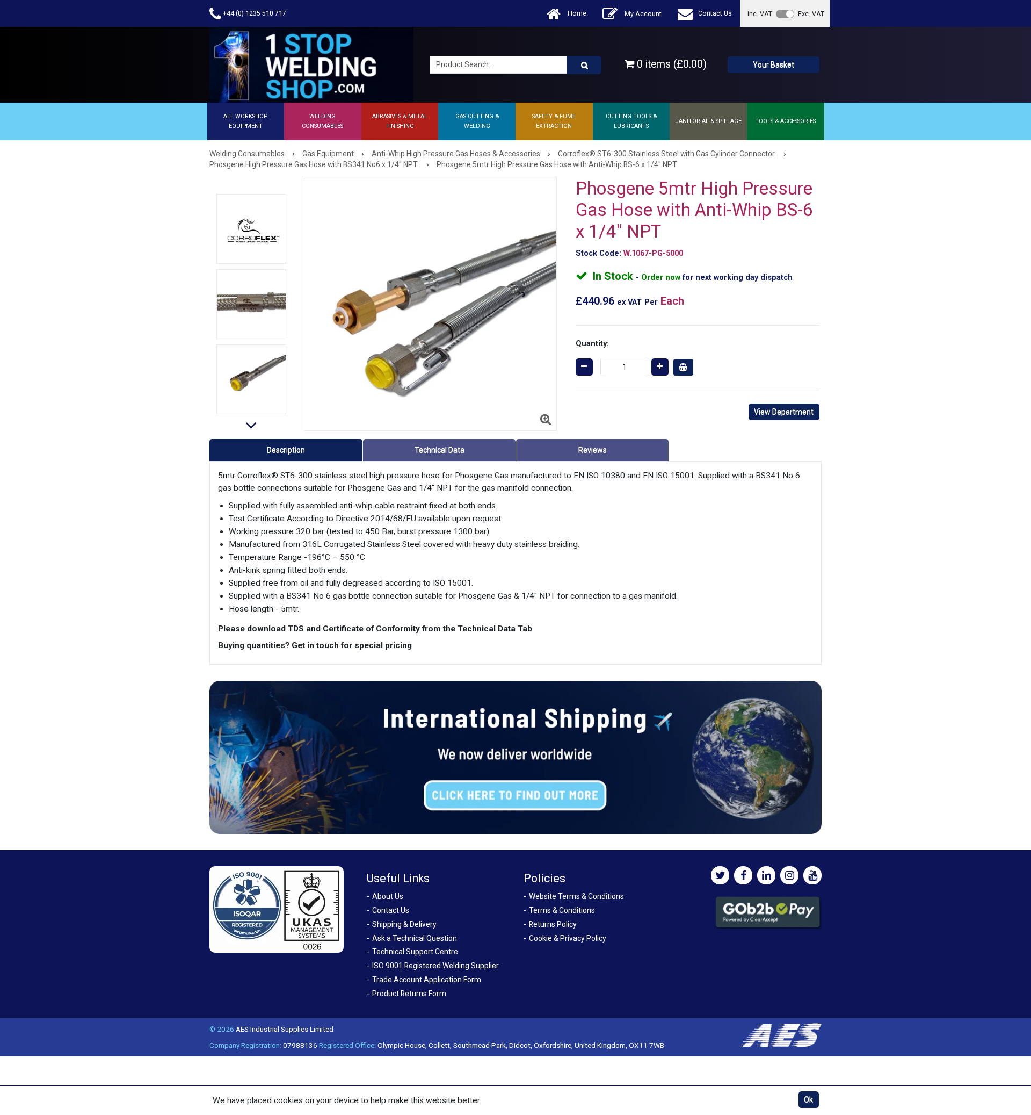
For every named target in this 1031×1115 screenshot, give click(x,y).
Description (286, 449)
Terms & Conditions (562, 910)
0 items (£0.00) (670, 64)
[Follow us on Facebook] (743, 875)
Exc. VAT (811, 14)
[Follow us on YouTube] (812, 875)
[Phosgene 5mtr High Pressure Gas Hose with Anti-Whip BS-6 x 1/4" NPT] (251, 229)
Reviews (592, 449)
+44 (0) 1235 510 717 (253, 13)
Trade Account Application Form (426, 979)
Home (576, 13)
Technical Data (439, 449)
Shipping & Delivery (404, 924)
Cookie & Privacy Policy (567, 938)
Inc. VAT (759, 14)
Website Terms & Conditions (576, 896)
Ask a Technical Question (414, 938)
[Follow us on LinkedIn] (766, 875)
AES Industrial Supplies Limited (284, 1029)
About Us (387, 896)
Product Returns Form (409, 993)
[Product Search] (584, 65)
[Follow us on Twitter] (720, 875)
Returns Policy (553, 924)
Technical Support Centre (415, 951)
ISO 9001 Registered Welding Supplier (435, 965)
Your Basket (773, 64)
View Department (784, 411)
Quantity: (592, 343)
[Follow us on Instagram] (789, 875)
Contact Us (715, 13)
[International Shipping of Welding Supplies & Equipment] (515, 757)
